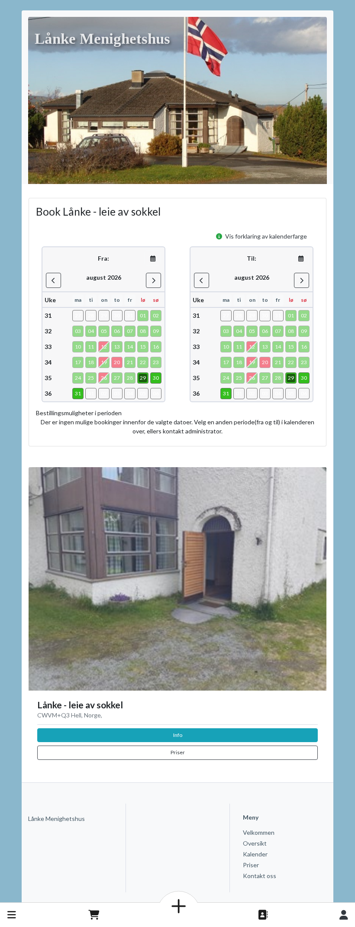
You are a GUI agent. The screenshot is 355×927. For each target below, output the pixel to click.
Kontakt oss (259, 875)
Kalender (255, 854)
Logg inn (343, 915)
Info (177, 735)
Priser (178, 752)
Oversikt (255, 843)
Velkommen (258, 832)
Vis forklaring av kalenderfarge (265, 236)
